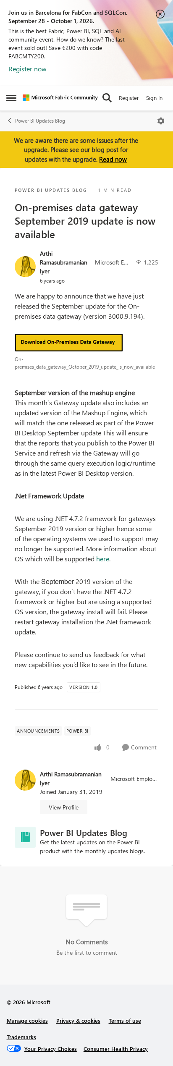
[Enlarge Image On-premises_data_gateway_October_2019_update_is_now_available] (86, 342)
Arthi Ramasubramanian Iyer (63, 262)
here (102, 558)
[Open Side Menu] (11, 98)
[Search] (107, 98)
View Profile (64, 807)
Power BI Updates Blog (40, 121)
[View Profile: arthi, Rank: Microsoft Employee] (25, 266)
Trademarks (21, 1036)
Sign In (154, 97)
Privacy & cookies (78, 1020)
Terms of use (125, 1020)
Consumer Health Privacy (116, 1048)
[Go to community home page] (60, 97)
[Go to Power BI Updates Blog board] (25, 837)
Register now (27, 68)
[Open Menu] (161, 121)
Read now (113, 159)
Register (129, 97)
